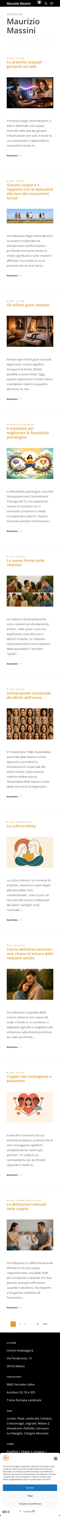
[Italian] (39, 3)
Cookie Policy (28, 1511)
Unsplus (39, 1452)
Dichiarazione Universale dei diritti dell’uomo (29, 695)
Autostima (13, 424)
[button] (55, 1458)
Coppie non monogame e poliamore (29, 1078)
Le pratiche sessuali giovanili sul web (24, 64)
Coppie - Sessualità (16, 58)
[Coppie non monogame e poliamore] (30, 1130)
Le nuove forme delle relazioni (25, 562)
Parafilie (28, 822)
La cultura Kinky (21, 825)
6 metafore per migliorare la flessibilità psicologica (28, 433)
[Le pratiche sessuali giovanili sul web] (30, 116)
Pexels (25, 1452)
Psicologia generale (26, 424)
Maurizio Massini (19, 3)
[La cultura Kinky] (30, 875)
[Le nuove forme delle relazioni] (30, 614)
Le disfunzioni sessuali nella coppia (26, 1206)
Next (45, 1324)
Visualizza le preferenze (30, 1503)
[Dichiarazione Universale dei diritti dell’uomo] (30, 747)
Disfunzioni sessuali (33, 1200)
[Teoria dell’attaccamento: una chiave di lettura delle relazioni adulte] (30, 1007)
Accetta (30, 1488)
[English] (4, 1511)
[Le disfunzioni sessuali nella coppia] (30, 1258)
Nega (30, 1495)
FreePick (12, 1452)
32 (38, 1324)
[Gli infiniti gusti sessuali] (30, 354)
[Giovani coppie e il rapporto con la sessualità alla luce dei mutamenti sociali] (30, 231)
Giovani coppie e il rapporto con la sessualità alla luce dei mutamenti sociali (30, 191)
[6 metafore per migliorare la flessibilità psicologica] (30, 486)
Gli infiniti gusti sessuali (28, 304)
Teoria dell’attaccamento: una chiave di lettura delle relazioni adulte (30, 954)
